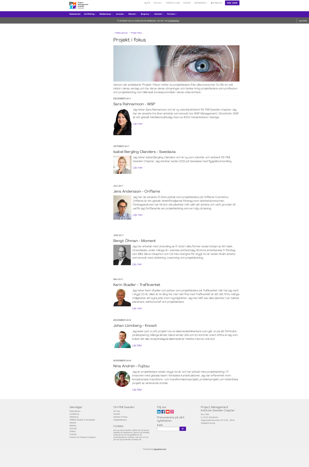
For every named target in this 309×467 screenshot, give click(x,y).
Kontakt (187, 3)
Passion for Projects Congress (82, 437)
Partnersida (200, 3)
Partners (171, 14)
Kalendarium (75, 14)
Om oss (157, 3)
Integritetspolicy (120, 419)
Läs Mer (137, 345)
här (140, 439)
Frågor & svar (173, 3)
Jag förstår (303, 20)
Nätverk (132, 14)
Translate (217, 3)
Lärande (119, 14)
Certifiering (89, 14)
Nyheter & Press (120, 416)
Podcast (73, 434)
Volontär (158, 14)
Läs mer (138, 124)
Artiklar (73, 431)
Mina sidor (232, 3)
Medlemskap (105, 14)
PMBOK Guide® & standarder (82, 419)
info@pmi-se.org (208, 423)
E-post (160, 425)
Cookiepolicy (173, 20)
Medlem (73, 425)
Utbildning (74, 416)
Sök (148, 3)
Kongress (145, 14)
